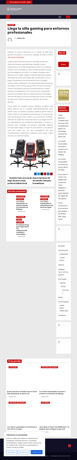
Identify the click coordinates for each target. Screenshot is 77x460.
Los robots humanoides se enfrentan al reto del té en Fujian (46, 204)
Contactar (62, 315)
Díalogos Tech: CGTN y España (63, 272)
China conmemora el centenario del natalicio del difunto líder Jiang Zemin (63, 211)
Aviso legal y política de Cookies (60, 456)
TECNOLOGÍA (11, 25)
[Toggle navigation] (60, 16)
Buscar (62, 53)
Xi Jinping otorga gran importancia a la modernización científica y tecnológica (22, 229)
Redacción (21, 38)
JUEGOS (63, 283)
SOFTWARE (62, 279)
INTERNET (61, 246)
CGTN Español (20, 196)
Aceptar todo (36, 452)
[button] (64, 17)
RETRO (63, 286)
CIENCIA (19, 219)
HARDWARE (64, 254)
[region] (24, 444)
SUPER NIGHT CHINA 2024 (64, 308)
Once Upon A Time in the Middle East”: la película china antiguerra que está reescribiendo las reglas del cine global (54, 429)
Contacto (45, 456)
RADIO (60, 297)
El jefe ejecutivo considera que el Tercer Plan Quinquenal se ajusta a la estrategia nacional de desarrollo (63, 126)
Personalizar (11, 452)
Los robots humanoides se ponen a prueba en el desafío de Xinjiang (22, 205)
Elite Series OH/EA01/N (16, 57)
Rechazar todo (24, 452)
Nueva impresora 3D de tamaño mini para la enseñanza (42, 181)
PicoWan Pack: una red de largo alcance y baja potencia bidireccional (20, 181)
